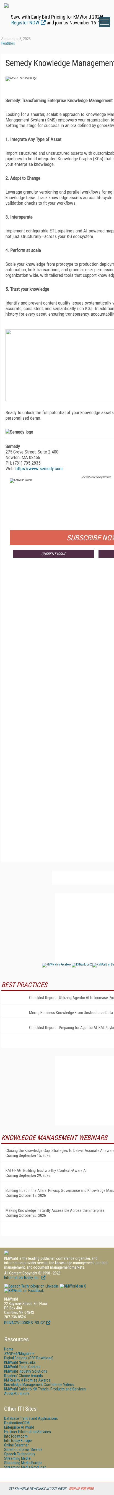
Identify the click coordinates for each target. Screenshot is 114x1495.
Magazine (19, 1353)
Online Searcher (16, 1445)
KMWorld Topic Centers (22, 1367)
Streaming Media (17, 1458)
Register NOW (25, 23)
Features (8, 43)
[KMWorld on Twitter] (72, 1286)
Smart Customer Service (23, 1449)
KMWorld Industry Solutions (25, 1371)
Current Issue (53, 554)
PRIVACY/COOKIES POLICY (24, 1323)
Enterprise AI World (19, 1427)
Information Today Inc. (22, 1277)
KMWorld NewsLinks (20, 1362)
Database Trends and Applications (31, 1418)
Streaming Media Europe (23, 1463)
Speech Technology (19, 1454)
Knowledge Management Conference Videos (39, 1384)
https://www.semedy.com (39, 468)
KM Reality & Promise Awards (27, 1380)
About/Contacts (17, 1393)
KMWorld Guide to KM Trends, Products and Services (45, 1389)
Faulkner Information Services (27, 1432)
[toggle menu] (104, 22)
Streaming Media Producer (25, 1467)
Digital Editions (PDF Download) (28, 1358)
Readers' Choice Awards (23, 1376)
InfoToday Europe (18, 1440)
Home (9, 1349)
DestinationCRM (16, 1423)
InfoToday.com (16, 1436)
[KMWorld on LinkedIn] (31, 1286)
